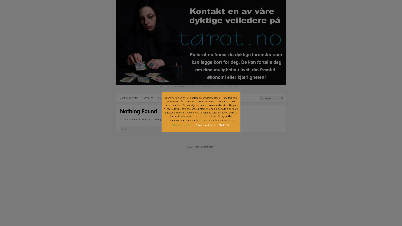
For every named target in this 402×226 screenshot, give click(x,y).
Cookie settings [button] (181, 125)
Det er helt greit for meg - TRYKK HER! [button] (212, 125)
